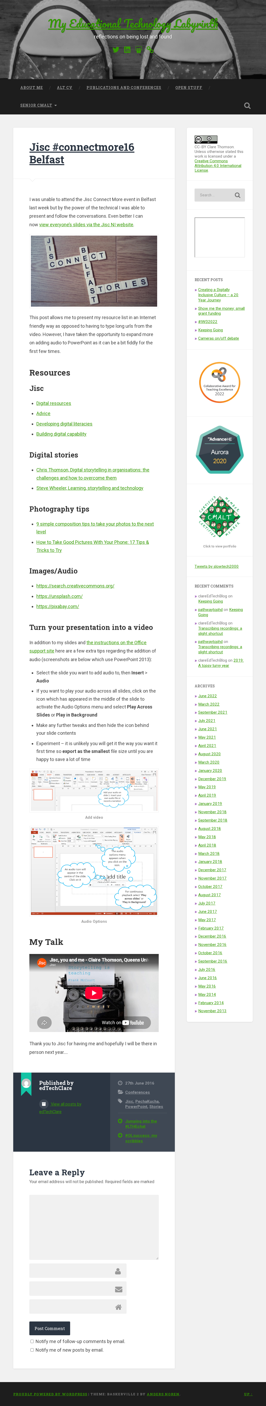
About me (31, 87)
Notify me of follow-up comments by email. (80, 1341)
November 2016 (212, 944)
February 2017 (211, 928)
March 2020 (209, 762)
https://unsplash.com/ (59, 596)
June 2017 (207, 911)
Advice (43, 413)
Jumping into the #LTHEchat (141, 1124)
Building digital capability (61, 434)
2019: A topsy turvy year (221, 663)
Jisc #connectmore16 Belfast (81, 153)
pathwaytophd (210, 609)
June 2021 (207, 729)
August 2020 (209, 754)
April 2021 (207, 745)
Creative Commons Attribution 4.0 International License (218, 166)
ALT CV (64, 87)
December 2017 (212, 870)
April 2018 (207, 845)
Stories (156, 1106)
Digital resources (53, 403)
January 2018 (210, 861)
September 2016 (212, 961)
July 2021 (206, 720)
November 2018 (212, 812)
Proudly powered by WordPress (50, 1394)
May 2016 (207, 986)
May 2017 (207, 920)
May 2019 (207, 787)
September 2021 (212, 712)
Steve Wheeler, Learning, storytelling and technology (89, 488)
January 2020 (210, 770)
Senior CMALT (36, 105)
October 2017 (210, 886)
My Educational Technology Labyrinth (133, 23)
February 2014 (211, 1003)
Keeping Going (210, 330)
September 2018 (212, 820)
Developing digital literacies (64, 424)
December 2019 (212, 779)
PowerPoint (136, 1106)
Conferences (137, 1092)
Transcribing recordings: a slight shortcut (220, 631)
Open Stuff (188, 87)
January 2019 (210, 803)
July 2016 (206, 969)
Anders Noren (163, 1394)
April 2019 (207, 795)
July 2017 (206, 903)
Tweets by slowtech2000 (217, 566)
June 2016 (207, 978)
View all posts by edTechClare (60, 1108)
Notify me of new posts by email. (70, 1350)
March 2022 (209, 704)
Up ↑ (248, 1394)
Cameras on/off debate (218, 338)
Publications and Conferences (124, 87)
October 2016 (210, 953)
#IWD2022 (207, 321)
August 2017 (209, 895)
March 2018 (209, 853)
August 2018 (209, 828)
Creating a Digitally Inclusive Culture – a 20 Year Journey (218, 294)
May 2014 (207, 994)
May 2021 (207, 737)
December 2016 (212, 936)
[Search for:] (220, 195)
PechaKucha (147, 1101)
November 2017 (212, 878)
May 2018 (207, 837)
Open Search (247, 105)
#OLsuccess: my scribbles (141, 1138)
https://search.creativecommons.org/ (75, 586)
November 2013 (212, 1011)
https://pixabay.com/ (57, 606)
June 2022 (207, 696)
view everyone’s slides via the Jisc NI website (86, 224)
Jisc (129, 1101)
